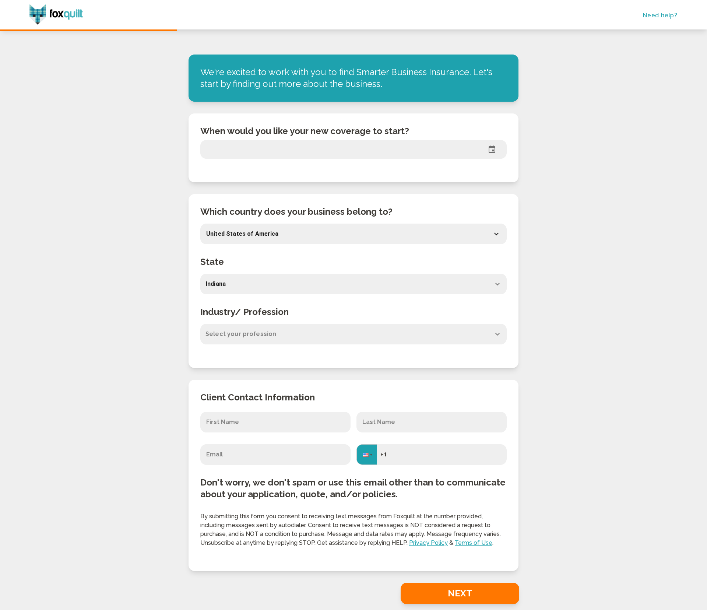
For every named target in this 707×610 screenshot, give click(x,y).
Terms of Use (473, 542)
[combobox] (353, 284)
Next (460, 593)
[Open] (497, 284)
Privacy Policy (428, 542)
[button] (346, 234)
